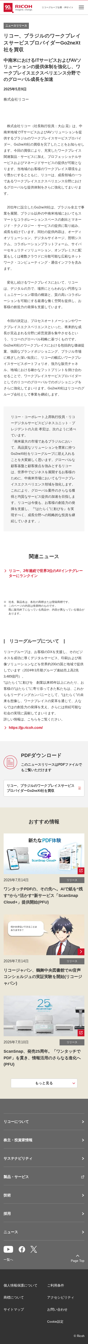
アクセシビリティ (60, 1297)
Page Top (77, 1260)
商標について (14, 1297)
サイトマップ (14, 1309)
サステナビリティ (18, 1158)
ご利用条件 (55, 1285)
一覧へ (8, 1259)
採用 (7, 1213)
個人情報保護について (20, 1285)
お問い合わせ (57, 1309)
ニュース (11, 1232)
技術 (7, 1195)
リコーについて (16, 1122)
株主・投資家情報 (18, 1140)
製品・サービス (16, 1177)
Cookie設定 (55, 1321)
